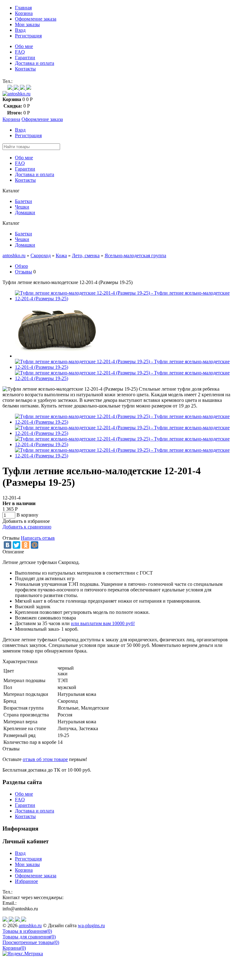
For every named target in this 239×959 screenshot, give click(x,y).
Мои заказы (27, 24)
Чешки (22, 207)
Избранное (26, 881)
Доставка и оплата (34, 63)
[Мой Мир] (34, 545)
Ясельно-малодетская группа (135, 255)
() (27, 931)
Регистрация (28, 35)
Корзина (24, 13)
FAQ (20, 52)
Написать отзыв (38, 538)
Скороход (40, 255)
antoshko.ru (14, 255)
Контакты (25, 68)
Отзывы (23, 271)
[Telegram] (23, 88)
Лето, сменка (86, 255)
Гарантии (25, 57)
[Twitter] (16, 545)
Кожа (61, 255)
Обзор (21, 266)
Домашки (25, 212)
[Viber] (17, 88)
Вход (20, 30)
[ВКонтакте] (7, 545)
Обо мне (24, 46)
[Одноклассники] (25, 545)
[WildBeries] (28, 88)
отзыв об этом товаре (45, 759)
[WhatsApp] (10, 88)
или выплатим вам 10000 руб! (103, 623)
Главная (23, 7)
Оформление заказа (35, 19)
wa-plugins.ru (91, 925)
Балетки (23, 201)
